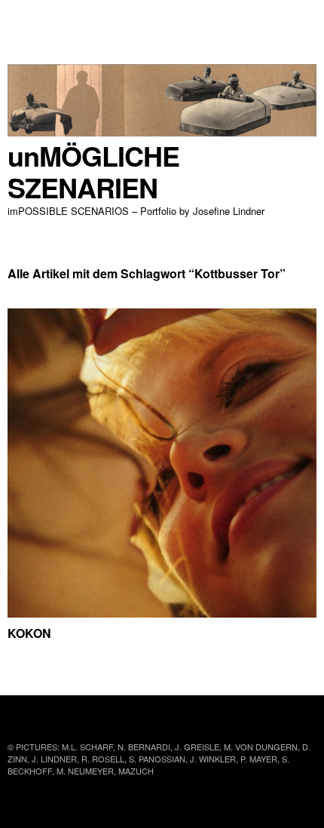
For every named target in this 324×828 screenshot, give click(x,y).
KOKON (29, 633)
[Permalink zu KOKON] (162, 612)
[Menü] (26, 19)
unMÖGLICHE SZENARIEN (93, 171)
